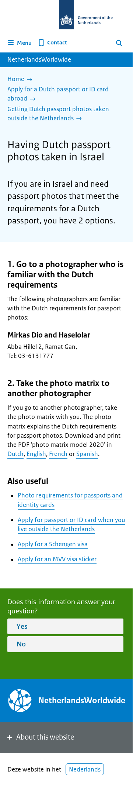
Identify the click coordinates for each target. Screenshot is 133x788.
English (36, 454)
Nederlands (85, 769)
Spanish (87, 454)
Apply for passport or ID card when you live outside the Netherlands (71, 524)
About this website (45, 737)
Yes (22, 626)
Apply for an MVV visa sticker (57, 559)
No (21, 643)
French (58, 454)
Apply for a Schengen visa (53, 544)
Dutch (15, 454)
